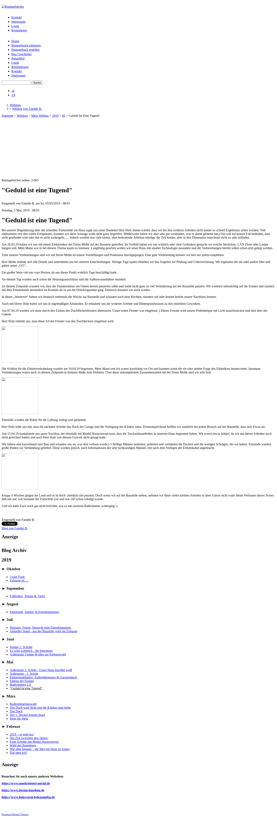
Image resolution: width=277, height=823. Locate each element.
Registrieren (19, 30)
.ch (13, 95)
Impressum (18, 21)
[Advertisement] (138, 148)
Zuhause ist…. (19, 580)
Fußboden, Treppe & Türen (27, 596)
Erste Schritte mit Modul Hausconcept (34, 741)
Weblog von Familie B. (27, 108)
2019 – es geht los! (22, 734)
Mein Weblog (40, 115)
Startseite (7, 115)
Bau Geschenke (21, 54)
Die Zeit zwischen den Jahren (29, 738)
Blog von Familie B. (15, 528)
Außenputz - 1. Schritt (24, 673)
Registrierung (20, 67)
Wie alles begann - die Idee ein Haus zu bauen (40, 749)
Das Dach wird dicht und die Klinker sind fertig (40, 707)
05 (63, 115)
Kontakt (16, 17)
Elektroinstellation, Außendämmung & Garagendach (43, 677)
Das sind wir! (18, 752)
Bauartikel (18, 58)
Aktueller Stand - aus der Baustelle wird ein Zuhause (43, 631)
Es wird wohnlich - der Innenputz (31, 650)
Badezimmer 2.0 (21, 684)
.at (12, 90)
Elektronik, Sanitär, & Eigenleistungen (35, 612)
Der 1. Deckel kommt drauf (27, 715)
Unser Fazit (17, 577)
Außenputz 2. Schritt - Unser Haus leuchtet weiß (41, 670)
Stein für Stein (19, 718)
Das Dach (16, 711)
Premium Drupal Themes (15, 814)
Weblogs (15, 105)
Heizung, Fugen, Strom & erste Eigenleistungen (40, 627)
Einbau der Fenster (22, 681)
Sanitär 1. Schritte (21, 647)
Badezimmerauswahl (23, 704)
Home (15, 41)
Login (15, 26)
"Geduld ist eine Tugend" (26, 688)
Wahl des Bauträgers (23, 745)
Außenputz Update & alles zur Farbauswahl (38, 654)
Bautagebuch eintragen (26, 45)
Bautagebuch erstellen (25, 49)
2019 (55, 115)
